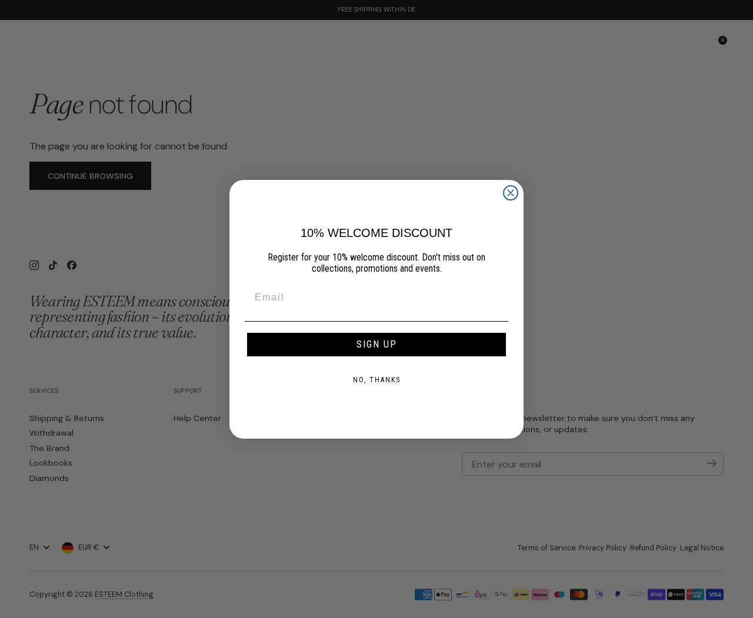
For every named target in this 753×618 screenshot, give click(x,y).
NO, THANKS (377, 380)
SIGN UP (376, 344)
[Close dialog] (511, 193)
